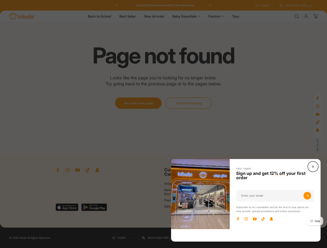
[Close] (313, 166)
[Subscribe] (307, 195)
